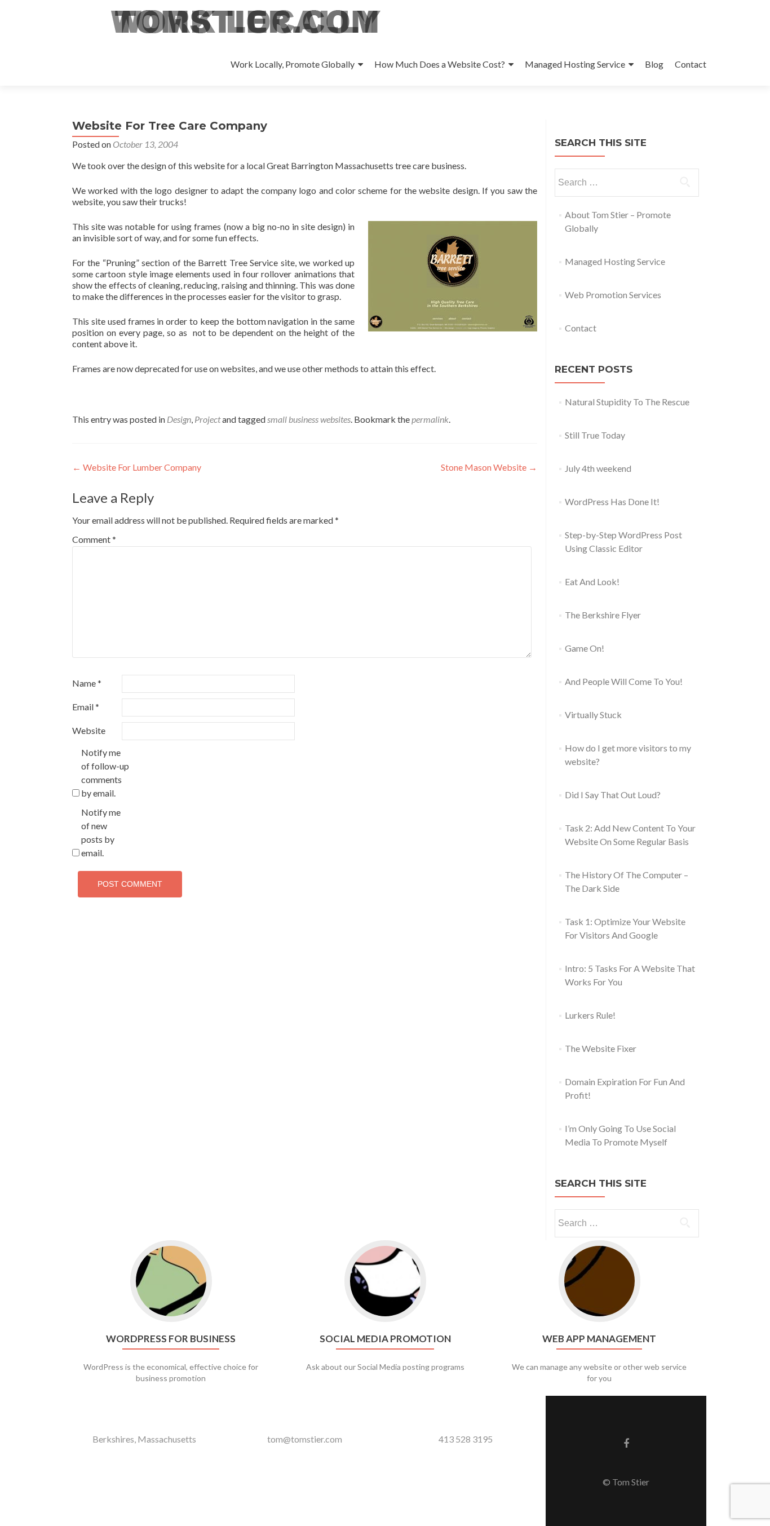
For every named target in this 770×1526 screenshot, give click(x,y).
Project (207, 419)
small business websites (309, 419)
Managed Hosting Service (575, 64)
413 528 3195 (466, 1439)
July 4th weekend (598, 468)
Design (179, 419)
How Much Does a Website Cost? (439, 64)
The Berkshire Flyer (603, 614)
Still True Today (595, 435)
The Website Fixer (600, 1048)
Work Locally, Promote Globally (293, 64)
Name (86, 683)
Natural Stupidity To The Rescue (627, 401)
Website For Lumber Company (136, 467)
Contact (690, 64)
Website (88, 730)
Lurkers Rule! (590, 1015)
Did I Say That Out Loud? (613, 794)
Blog (654, 64)
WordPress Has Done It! (612, 501)
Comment (94, 539)
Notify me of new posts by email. (101, 832)
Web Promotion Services (613, 294)
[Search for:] (626, 183)
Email (85, 706)
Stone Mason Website (489, 467)
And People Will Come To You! (624, 681)
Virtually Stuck (593, 714)
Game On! (584, 648)
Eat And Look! (592, 581)
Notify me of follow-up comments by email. (105, 772)
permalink (430, 419)
